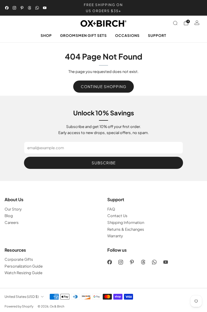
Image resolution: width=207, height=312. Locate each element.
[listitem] (103, 7)
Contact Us (117, 215)
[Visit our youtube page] (44, 8)
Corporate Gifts (19, 259)
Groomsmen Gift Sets (83, 35)
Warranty (115, 235)
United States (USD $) (22, 296)
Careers (12, 222)
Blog (9, 215)
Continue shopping (103, 86)
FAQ (111, 209)
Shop (46, 35)
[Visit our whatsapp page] (37, 8)
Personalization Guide (24, 266)
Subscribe (104, 162)
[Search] (175, 22)
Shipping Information (125, 222)
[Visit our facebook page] (7, 8)
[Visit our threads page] (29, 8)
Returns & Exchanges (125, 229)
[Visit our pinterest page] (22, 8)
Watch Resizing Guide (23, 272)
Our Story (13, 209)
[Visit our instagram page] (14, 8)
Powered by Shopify (19, 306)
